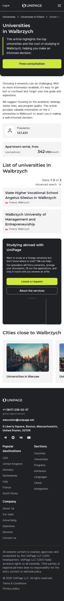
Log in (6, 5)
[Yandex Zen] (13, 437)
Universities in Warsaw (23, 376)
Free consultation (32, 63)
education (18, 419)
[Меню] (57, 5)
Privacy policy (11, 588)
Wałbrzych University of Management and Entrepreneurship (25, 219)
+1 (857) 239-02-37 (15, 409)
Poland (13, 202)
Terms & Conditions (14, 583)
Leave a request (32, 281)
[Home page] (32, 5)
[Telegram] (5, 437)
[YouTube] (29, 437)
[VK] (21, 437)
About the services (32, 290)
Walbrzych (23, 202)
